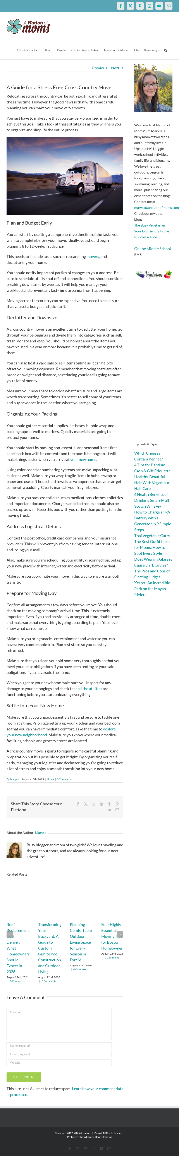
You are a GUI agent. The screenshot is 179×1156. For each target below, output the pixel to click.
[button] (165, 50)
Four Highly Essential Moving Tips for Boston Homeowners (112, 936)
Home (50, 779)
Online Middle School (152, 248)
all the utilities (90, 688)
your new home (83, 459)
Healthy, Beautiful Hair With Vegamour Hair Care (151, 482)
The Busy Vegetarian (149, 225)
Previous (99, 67)
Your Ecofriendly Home (151, 231)
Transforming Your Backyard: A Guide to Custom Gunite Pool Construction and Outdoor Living (49, 948)
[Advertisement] (153, 366)
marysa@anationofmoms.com (156, 207)
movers (92, 256)
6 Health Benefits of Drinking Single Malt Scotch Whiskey (151, 500)
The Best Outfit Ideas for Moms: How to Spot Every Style (152, 547)
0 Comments (64, 779)
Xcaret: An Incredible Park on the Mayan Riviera (152, 588)
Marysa (14, 779)
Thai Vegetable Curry (152, 535)
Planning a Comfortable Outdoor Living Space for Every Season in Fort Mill (81, 942)
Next (115, 67)
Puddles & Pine (145, 237)
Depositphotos (103, 1137)
